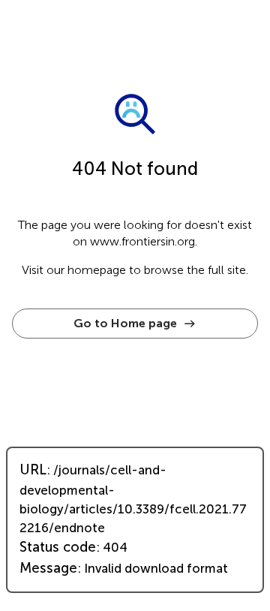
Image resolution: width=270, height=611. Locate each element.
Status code (58, 547)
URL (33, 470)
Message (48, 568)
